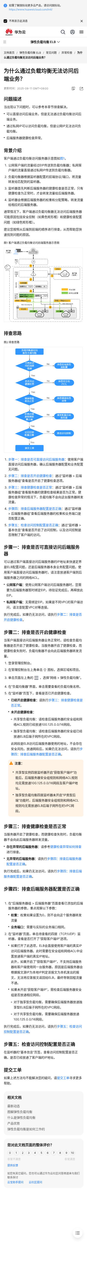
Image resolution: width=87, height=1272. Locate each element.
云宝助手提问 (15, 1182)
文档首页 (9, 52)
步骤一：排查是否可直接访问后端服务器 (36, 459)
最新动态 (13, 1106)
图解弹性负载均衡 (19, 1112)
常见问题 (51, 52)
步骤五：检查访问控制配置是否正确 (33, 525)
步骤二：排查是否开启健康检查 (30, 476)
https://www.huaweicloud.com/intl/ (30, 9)
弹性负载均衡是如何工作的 (26, 1129)
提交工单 (63, 1078)
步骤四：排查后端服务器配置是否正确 (34, 508)
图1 (62, 158)
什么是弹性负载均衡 (21, 1117)
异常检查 (67, 52)
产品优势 (13, 1123)
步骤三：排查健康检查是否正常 (30, 487)
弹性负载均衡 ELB (30, 52)
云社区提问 (35, 1182)
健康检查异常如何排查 (65, 847)
